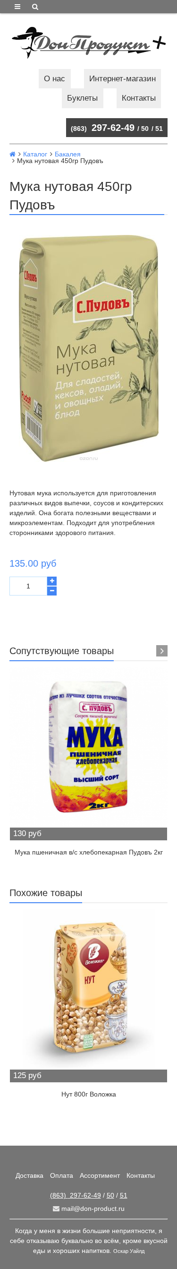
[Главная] (12, 154)
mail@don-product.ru (92, 1208)
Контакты (139, 98)
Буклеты (82, 98)
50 (145, 128)
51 (159, 128)
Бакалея (68, 154)
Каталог (35, 154)
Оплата (61, 1175)
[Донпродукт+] (88, 42)
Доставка (29, 1175)
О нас (54, 78)
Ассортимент (100, 1175)
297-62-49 (103, 127)
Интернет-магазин (122, 78)
